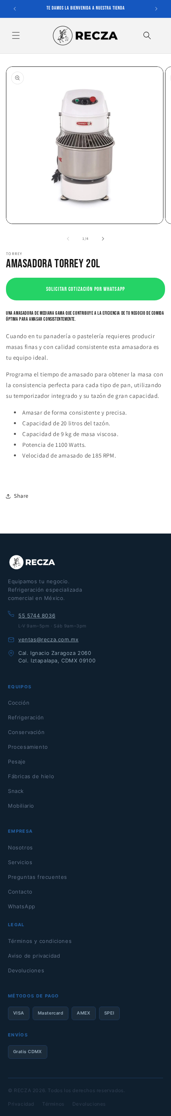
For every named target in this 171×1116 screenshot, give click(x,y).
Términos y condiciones (40, 941)
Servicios (20, 862)
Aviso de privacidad (34, 955)
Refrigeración (26, 717)
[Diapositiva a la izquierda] (68, 238)
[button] (16, 35)
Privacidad (21, 1104)
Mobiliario (21, 805)
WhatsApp (21, 906)
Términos (53, 1104)
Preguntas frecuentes (37, 877)
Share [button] (21, 495)
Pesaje (17, 761)
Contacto (20, 891)
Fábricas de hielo (31, 776)
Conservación (26, 732)
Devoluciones (26, 970)
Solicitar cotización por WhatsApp (85, 289)
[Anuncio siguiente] (156, 9)
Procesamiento (28, 747)
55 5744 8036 (36, 615)
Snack (16, 791)
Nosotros (20, 847)
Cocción (18, 702)
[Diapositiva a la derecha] (103, 238)
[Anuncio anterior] (14, 9)
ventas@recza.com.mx (48, 639)
